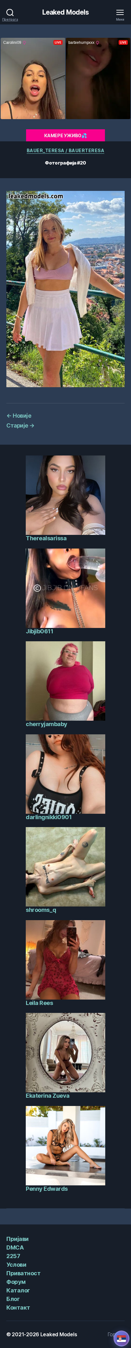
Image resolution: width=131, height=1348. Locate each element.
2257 (13, 1256)
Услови (16, 1264)
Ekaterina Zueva (48, 1095)
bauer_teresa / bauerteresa (65, 150)
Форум (16, 1281)
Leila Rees (39, 1003)
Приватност (23, 1273)
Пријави (17, 1239)
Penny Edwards (47, 1188)
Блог (12, 1299)
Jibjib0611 (39, 631)
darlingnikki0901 (49, 817)
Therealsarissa (46, 538)
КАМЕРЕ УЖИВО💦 (65, 135)
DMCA (15, 1247)
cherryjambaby (46, 724)
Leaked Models (65, 12)
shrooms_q (41, 910)
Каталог (18, 1290)
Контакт (18, 1307)
